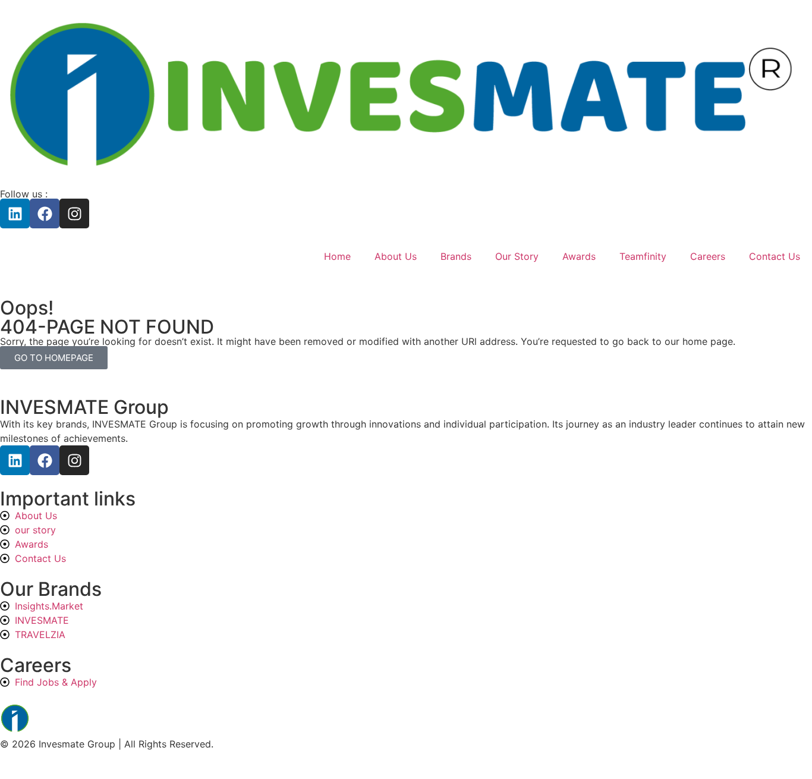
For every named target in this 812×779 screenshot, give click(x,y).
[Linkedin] (15, 213)
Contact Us (774, 256)
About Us (395, 256)
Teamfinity (642, 256)
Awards (579, 256)
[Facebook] (44, 213)
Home (337, 256)
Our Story (517, 256)
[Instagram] (74, 213)
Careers (707, 256)
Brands (455, 256)
